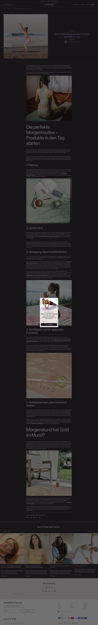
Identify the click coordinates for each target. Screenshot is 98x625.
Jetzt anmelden (49, 324)
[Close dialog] (57, 299)
